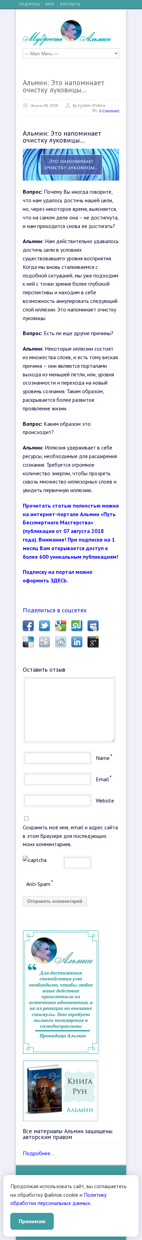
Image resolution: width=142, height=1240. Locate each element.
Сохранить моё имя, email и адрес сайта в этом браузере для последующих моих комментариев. (70, 836)
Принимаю (32, 1221)
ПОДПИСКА (29, 4)
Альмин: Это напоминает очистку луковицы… (63, 86)
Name (103, 757)
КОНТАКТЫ (70, 4)
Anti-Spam (38, 883)
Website (105, 800)
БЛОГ (49, 4)
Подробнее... (38, 1153)
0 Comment (109, 111)
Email (102, 779)
